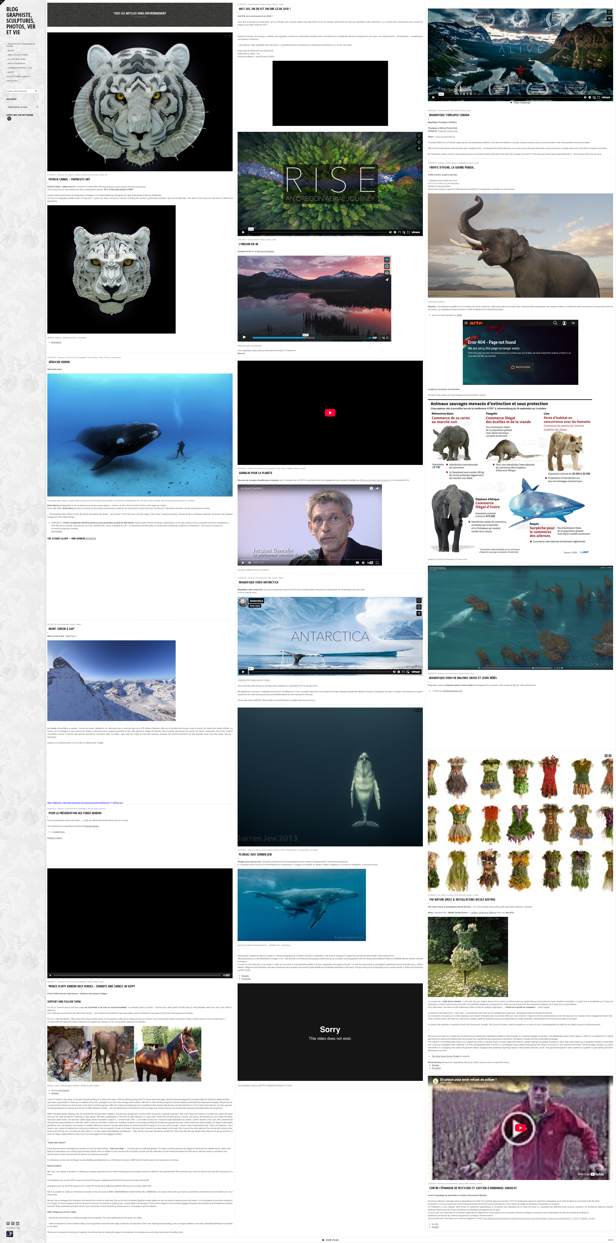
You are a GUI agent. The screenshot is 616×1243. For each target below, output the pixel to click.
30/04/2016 (432, 673)
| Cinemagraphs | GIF (19, 67)
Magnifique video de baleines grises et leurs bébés (463, 678)
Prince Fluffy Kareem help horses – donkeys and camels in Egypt (92, 986)
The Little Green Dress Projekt (445, 1056)
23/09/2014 (432, 895)
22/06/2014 (51, 808)
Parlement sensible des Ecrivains (374, 480)
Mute (224, 975)
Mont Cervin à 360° (62, 629)
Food (90, 357)
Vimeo (267, 680)
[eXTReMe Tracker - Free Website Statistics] (9, 1236)
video (468, 110)
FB (436, 1224)
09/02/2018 (432, 110)
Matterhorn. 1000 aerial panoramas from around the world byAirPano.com (81, 802)
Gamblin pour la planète (255, 473)
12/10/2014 (242, 849)
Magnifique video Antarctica (258, 582)
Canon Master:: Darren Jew (249, 1085)
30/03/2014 (51, 981)
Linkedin (17, 1223)
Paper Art (103, 174)
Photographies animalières (308, 849)
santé (281, 4)
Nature (263, 4)
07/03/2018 (242, 4)
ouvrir (2, 2)
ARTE (459, 315)
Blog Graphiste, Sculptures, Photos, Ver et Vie (20, 20)
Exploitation (462, 162)
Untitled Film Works (274, 1085)
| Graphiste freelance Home (20, 44)
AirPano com (118, 802)
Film (452, 110)
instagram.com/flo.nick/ (448, 130)
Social (479, 1183)
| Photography (15, 63)
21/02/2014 (432, 1183)
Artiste (70, 174)
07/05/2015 (242, 577)
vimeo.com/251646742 (445, 136)
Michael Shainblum (265, 251)
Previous (225, 35)
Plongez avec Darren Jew (255, 854)
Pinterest (8, 1223)
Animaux (60, 174)
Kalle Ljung (256, 680)
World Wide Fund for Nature (115, 186)
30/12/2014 (51, 624)
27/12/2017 (51, 174)
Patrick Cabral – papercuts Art (69, 179)
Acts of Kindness (138, 186)
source (91, 538)
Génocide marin (59, 362)
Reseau (107, 357)
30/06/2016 (51, 357)
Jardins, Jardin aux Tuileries (483, 912)
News (269, 4)
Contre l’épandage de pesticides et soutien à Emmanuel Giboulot (473, 1188)
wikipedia (51, 736)
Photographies (291, 849)
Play (140, 923)
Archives (12, 80)
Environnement (253, 4)
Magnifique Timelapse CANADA (449, 115)
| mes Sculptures (17, 54)
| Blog (10, 50)
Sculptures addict (18, 76)
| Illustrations (16, 59)
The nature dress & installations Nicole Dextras (462, 899)
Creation (77, 174)
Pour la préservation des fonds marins (75, 813)
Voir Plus (470, 1240)
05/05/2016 (242, 468)
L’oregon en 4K (248, 244)
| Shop (10, 72)
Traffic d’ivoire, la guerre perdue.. (452, 167)
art (66, 174)
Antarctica (242, 680)
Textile (475, 895)
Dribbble (12, 1223)
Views (49, 802)
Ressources (116, 357)
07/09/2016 (432, 162)
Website (245, 975)
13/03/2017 (242, 239)
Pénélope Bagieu (91, 826)
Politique (290, 468)
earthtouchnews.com (452, 690)
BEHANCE (56, 342)
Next (229, 35)
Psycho (275, 4)
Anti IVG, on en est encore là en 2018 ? (265, 9)
